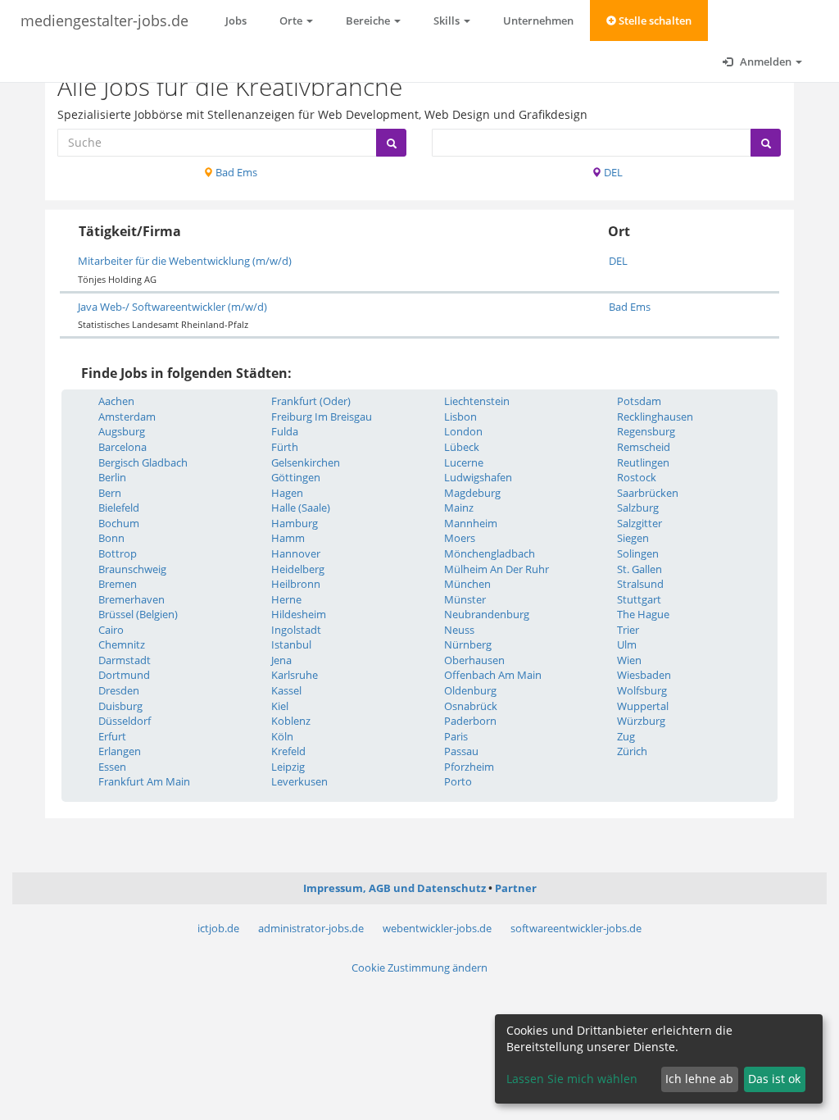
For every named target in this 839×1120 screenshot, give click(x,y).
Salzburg (638, 507)
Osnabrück (470, 706)
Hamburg (294, 523)
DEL (612, 172)
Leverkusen (299, 781)
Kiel (279, 706)
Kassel (286, 690)
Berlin (112, 477)
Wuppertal (643, 706)
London (463, 431)
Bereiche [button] (369, 20)
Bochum (118, 523)
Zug (626, 736)
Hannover (295, 553)
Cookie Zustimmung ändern (419, 967)
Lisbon (460, 416)
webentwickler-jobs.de (437, 928)
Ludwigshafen (478, 477)
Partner (516, 888)
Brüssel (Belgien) (138, 614)
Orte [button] (292, 20)
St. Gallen (639, 569)
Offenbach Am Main (493, 674)
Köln (282, 736)
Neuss (459, 629)
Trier (628, 629)
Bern (109, 492)
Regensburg (646, 431)
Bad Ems (235, 172)
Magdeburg (472, 492)
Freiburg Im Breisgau (321, 416)
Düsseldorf (124, 720)
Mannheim (470, 523)
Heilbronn (295, 583)
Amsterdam (127, 416)
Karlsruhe (294, 674)
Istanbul (291, 644)
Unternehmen (538, 20)
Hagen (287, 492)
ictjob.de (218, 928)
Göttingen (295, 477)
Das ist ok (774, 1078)
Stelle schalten (654, 20)
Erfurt (112, 736)
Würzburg (641, 720)
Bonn (111, 537)
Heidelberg (297, 569)
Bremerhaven (131, 599)
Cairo (111, 629)
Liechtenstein (477, 401)
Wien (629, 660)
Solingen (638, 553)
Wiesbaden (644, 674)
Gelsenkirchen (305, 462)
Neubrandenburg (486, 614)
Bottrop (117, 553)
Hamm (288, 537)
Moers (459, 537)
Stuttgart (639, 599)
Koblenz (291, 720)
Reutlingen (643, 462)
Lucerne (463, 462)
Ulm (627, 644)
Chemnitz (121, 644)
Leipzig (288, 766)
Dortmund (124, 674)
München (467, 583)
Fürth (284, 446)
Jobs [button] (236, 20)
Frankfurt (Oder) (311, 401)
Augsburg (121, 431)
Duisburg (120, 706)
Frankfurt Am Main (144, 781)
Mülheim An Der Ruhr (496, 569)
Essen (112, 766)
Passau (461, 751)
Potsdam (639, 401)
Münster (465, 599)
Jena (281, 660)
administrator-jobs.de (311, 928)
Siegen (633, 537)
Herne (286, 599)
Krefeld (288, 751)
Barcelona (122, 446)
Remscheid (643, 446)
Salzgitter (639, 523)
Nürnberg (468, 644)
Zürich (632, 751)
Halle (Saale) (300, 507)
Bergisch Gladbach (143, 462)
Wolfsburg (642, 690)
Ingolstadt (296, 629)
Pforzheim (469, 766)
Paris (456, 736)
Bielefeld (118, 507)
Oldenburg (470, 690)
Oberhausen (474, 660)
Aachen (116, 401)
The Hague (643, 614)
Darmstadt (124, 660)
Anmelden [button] (765, 61)
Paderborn (470, 720)
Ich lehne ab (699, 1078)
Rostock (636, 477)
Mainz (459, 507)
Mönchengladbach (489, 553)
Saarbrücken (647, 492)
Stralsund (640, 583)
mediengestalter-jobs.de (104, 20)
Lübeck (461, 446)
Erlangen (119, 751)
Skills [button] (447, 20)
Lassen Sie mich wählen (571, 1078)
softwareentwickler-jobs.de (576, 928)
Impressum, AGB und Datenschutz (394, 888)
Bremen (117, 583)
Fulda (284, 431)
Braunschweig (132, 569)
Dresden (118, 690)
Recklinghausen (655, 416)
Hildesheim (298, 614)
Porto (458, 781)
